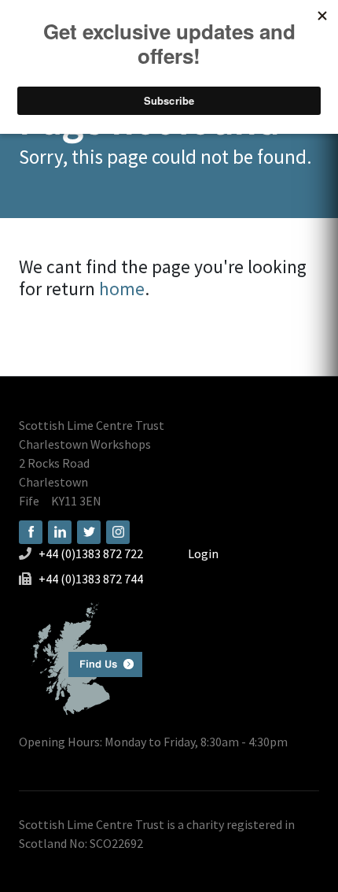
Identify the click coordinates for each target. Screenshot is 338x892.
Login (203, 553)
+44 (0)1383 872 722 (91, 553)
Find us (80, 657)
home (122, 288)
